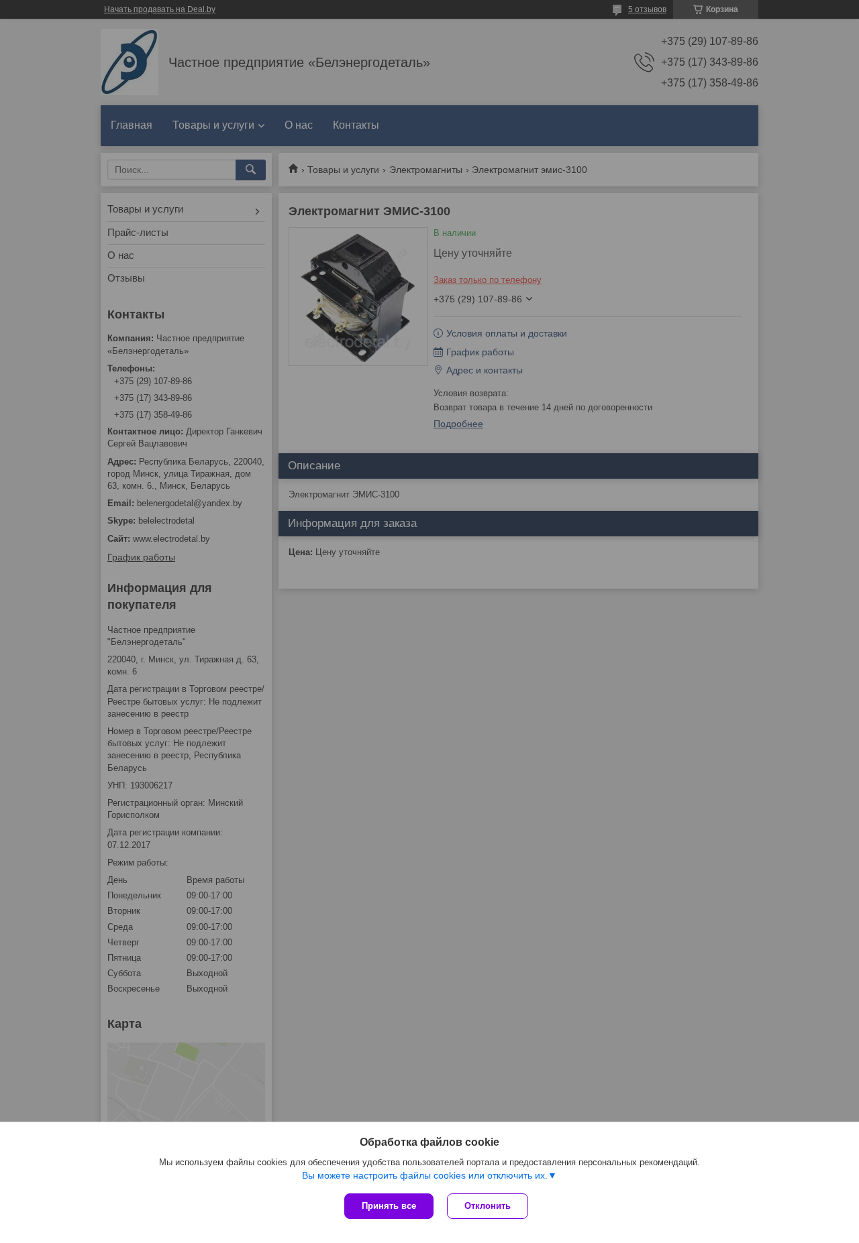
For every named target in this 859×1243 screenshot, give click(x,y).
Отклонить (487, 1206)
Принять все (389, 1206)
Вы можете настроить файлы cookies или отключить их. (425, 1175)
